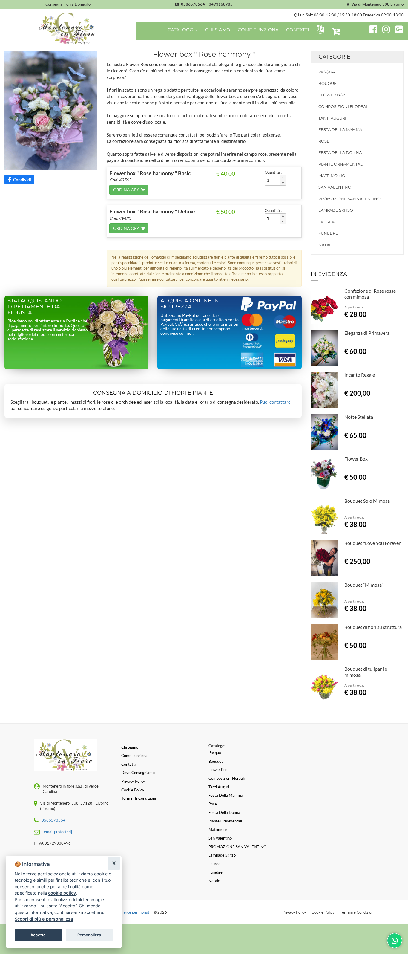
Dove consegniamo (138, 772)
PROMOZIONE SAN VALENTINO (349, 198)
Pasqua (326, 71)
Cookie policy (132, 790)
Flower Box (332, 94)
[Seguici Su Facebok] (370, 28)
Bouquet (328, 83)
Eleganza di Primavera (366, 333)
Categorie (334, 56)
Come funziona (134, 755)
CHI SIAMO (217, 30)
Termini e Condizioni (357, 912)
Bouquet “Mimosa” (363, 585)
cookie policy (62, 892)
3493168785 (221, 4)
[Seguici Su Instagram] (383, 28)
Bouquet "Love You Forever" (373, 543)
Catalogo (181, 30)
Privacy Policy (294, 912)
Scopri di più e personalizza (44, 918)
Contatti (128, 764)
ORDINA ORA (127, 189)
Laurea (326, 221)
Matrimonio (331, 175)
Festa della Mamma (340, 129)
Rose (323, 141)
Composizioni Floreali (343, 106)
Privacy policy (133, 781)
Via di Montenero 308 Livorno (377, 4)
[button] (319, 29)
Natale (326, 244)
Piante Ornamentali (341, 164)
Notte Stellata (358, 417)
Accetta (38, 934)
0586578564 (193, 4)
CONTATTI (297, 30)
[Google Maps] (399, 28)
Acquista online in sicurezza (189, 303)
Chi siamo (129, 747)
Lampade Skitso (335, 210)
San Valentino (334, 187)
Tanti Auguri (332, 118)
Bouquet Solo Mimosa (367, 501)
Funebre (328, 233)
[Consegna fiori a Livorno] (67, 28)
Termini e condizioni (138, 798)
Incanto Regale (359, 374)
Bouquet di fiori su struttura (373, 627)
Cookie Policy (323, 912)
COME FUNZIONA (258, 30)
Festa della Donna (340, 152)
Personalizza (89, 934)
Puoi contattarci (276, 402)
